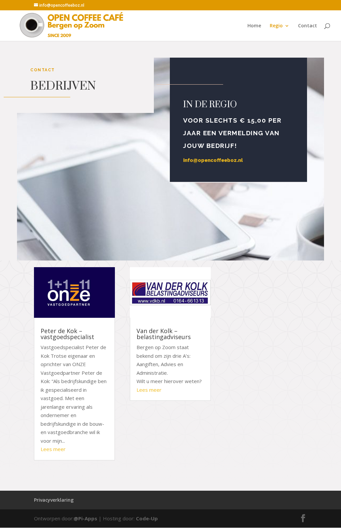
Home (254, 26)
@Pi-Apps (85, 518)
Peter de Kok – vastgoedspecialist (67, 334)
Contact (307, 26)
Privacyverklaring (54, 500)
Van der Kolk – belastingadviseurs (164, 334)
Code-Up (147, 518)
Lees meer (53, 449)
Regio (276, 26)
